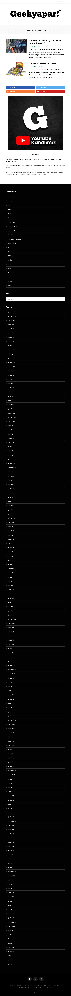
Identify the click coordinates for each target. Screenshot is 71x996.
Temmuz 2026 (12, 316)
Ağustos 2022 (11, 514)
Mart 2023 (10, 484)
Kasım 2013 (11, 956)
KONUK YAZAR (12, 243)
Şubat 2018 (11, 741)
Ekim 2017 (10, 758)
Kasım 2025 (11, 350)
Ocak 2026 (11, 341)
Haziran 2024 (11, 421)
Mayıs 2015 (11, 880)
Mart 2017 (10, 787)
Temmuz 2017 (12, 770)
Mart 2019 (10, 686)
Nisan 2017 (11, 783)
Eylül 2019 (10, 661)
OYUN (9, 264)
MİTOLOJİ (10, 256)
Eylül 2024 (10, 409)
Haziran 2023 (11, 472)
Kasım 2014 (11, 905)
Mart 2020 (10, 636)
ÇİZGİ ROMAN (12, 197)
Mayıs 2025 (11, 375)
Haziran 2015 (11, 876)
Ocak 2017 (11, 796)
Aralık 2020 (11, 598)
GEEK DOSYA (11, 222)
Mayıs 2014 (11, 930)
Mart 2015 (10, 888)
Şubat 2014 (11, 943)
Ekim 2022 (10, 505)
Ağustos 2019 (11, 665)
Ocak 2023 (11, 493)
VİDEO (9, 285)
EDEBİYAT (10, 209)
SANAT (10, 268)
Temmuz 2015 (12, 871)
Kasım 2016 (11, 804)
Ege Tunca (33, 66)
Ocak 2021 (11, 594)
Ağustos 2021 (11, 564)
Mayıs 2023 (11, 476)
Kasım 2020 (11, 602)
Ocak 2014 (11, 947)
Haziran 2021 (11, 573)
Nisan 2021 (11, 581)
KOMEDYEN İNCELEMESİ (15, 239)
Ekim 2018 (10, 707)
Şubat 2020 (11, 640)
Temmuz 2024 (12, 417)
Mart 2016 (10, 838)
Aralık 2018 (11, 699)
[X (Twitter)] (35, 979)
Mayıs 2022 (11, 526)
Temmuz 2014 (12, 922)
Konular (10, 247)
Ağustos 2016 (11, 817)
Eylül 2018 (10, 712)
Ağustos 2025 (11, 362)
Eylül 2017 (10, 762)
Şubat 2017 (11, 791)
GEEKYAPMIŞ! (11, 230)
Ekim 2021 (10, 556)
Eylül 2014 (10, 913)
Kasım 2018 (11, 703)
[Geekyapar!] (35, 14)
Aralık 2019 (11, 648)
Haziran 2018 (11, 724)
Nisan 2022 (11, 531)
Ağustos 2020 (11, 615)
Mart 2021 (10, 585)
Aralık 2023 (11, 446)
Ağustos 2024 (11, 413)
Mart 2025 (10, 383)
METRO (10, 252)
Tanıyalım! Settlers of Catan (43, 63)
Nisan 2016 (11, 834)
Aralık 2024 (11, 396)
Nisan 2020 (11, 632)
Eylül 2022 (10, 510)
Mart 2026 (10, 333)
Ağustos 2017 (11, 766)
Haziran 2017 (11, 775)
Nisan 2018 (11, 733)
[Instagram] (41, 979)
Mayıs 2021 (11, 577)
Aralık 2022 (11, 497)
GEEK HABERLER (12, 226)
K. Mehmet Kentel (35, 46)
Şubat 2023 (11, 489)
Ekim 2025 (10, 354)
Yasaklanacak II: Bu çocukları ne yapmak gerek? (45, 41)
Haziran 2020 (11, 623)
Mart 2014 (10, 939)
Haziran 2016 (11, 825)
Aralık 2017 (11, 749)
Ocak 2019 (11, 695)
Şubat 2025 (11, 388)
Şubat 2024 (11, 438)
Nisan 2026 (11, 329)
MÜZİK (10, 260)
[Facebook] (29, 979)
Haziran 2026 (11, 320)
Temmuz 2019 (12, 669)
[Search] (58, 1)
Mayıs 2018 (11, 728)
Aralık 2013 (11, 951)
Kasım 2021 (11, 552)
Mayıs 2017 (11, 779)
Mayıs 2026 (11, 324)
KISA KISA (10, 235)
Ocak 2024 (11, 442)
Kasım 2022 (11, 501)
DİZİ (9, 205)
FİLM (9, 218)
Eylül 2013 (10, 964)
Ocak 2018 (11, 745)
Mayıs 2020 (11, 627)
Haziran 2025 (11, 371)
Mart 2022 (10, 535)
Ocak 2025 (11, 392)
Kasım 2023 (11, 451)
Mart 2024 (10, 434)
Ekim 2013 (10, 960)
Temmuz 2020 (12, 619)
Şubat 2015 (11, 892)
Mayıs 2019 (11, 678)
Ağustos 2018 (11, 716)
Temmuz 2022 (12, 518)
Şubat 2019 (11, 690)
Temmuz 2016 (12, 821)
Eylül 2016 (10, 812)
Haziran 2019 (11, 674)
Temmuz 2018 (12, 720)
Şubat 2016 (11, 842)
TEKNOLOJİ (11, 281)
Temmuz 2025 (12, 367)
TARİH (9, 277)
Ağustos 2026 (11, 312)
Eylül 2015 (10, 863)
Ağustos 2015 (11, 867)
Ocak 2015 (11, 897)
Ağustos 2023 (11, 463)
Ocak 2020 (11, 644)
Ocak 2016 (11, 846)
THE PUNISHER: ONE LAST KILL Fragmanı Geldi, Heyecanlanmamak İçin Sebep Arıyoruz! (31, 165)
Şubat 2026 (11, 337)
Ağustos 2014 (11, 918)
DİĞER (9, 201)
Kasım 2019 (11, 653)
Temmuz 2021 (12, 568)
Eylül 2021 (10, 560)
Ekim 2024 (10, 404)
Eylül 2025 (10, 358)
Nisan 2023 (11, 480)
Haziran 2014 (11, 926)
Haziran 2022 (11, 522)
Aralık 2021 (11, 547)
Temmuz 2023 (12, 468)
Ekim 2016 (10, 808)
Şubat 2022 (11, 539)
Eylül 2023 (10, 459)
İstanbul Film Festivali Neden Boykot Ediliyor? (18, 172)
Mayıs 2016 (11, 829)
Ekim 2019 (10, 657)
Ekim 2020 (10, 606)
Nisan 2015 (11, 884)
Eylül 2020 (10, 611)
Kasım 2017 (11, 754)
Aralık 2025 (11, 346)
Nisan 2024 (11, 430)
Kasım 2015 (11, 855)
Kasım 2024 (11, 400)
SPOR (9, 272)
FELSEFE (10, 214)
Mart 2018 (10, 737)
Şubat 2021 (11, 590)
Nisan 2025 (11, 379)
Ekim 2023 (10, 455)
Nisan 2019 (11, 682)
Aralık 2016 (11, 800)
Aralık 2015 (11, 850)
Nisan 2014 (11, 934)
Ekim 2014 (10, 909)
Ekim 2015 (10, 859)
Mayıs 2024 (11, 425)
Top (36, 992)
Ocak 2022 (11, 543)
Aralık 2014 (11, 901)
